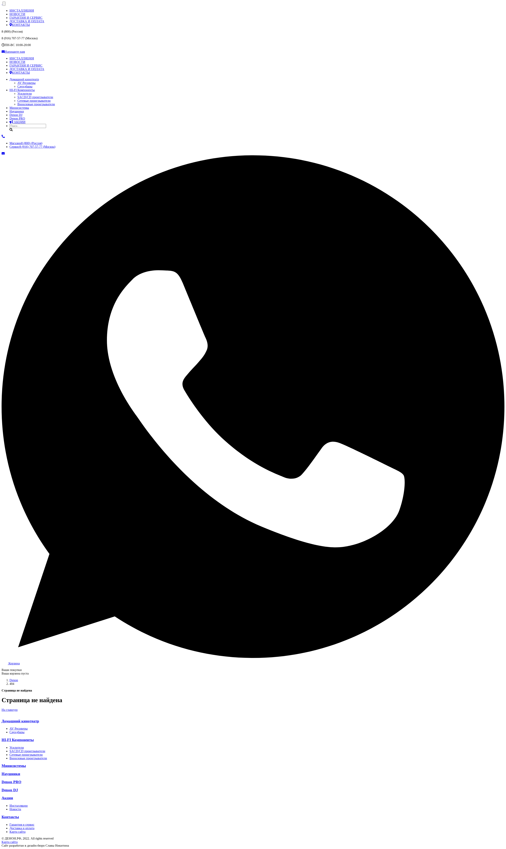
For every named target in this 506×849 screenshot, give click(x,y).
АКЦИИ (19, 122)
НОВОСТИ (17, 14)
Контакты (10, 817)
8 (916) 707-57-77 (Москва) (32, 146)
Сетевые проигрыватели (34, 100)
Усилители (24, 93)
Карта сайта (17, 831)
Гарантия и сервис (21, 824)
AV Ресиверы (26, 83)
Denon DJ (15, 115)
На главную (10, 709)
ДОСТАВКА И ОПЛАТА (26, 21)
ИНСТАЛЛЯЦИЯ (21, 10)
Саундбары (24, 86)
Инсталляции (18, 805)
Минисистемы (19, 107)
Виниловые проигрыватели (36, 104)
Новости (15, 809)
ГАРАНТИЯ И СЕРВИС (25, 17)
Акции (7, 798)
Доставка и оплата (21, 828)
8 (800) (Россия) (25, 143)
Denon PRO (11, 782)
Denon (17, 118)
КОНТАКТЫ (21, 24)
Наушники (16, 111)
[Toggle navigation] (4, 4)
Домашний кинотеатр (24, 79)
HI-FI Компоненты (22, 90)
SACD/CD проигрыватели (35, 97)
